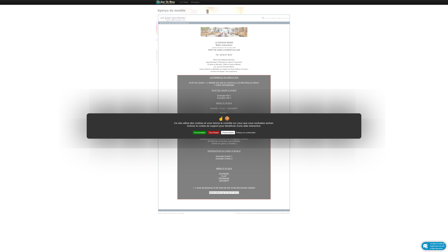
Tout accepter (199, 132)
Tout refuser (214, 132)
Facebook (195, 2)
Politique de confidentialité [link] (245, 132)
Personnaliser (228, 132)
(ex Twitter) (184, 2)
